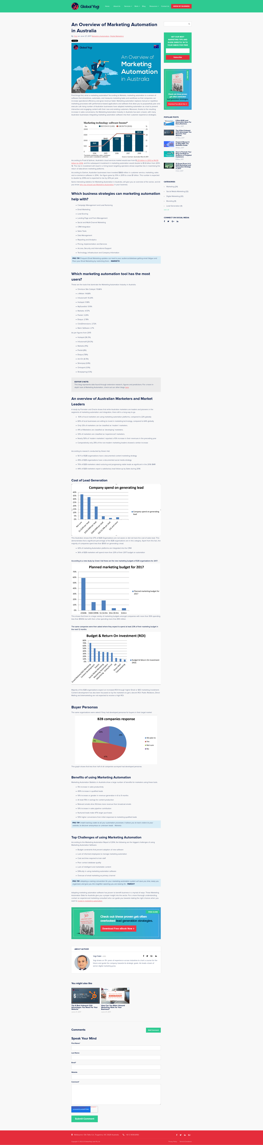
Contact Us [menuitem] (165, 6)
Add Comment (153, 1030)
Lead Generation (174, 206)
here (127, 387)
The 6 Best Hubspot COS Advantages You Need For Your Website (84, 1007)
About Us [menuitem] (117, 6)
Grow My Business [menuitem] (181, 6)
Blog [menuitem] (143, 6)
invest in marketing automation (90, 901)
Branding (171, 201)
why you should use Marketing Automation (97, 185)
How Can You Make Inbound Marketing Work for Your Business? (113, 1007)
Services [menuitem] (127, 6)
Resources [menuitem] (153, 6)
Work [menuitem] (136, 6)
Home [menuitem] (107, 6)
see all (166, 210)
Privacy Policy (172, 1141)
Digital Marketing (117, 36)
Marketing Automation (100, 36)
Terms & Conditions (186, 1141)
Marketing (172, 187)
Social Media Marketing (177, 191)
